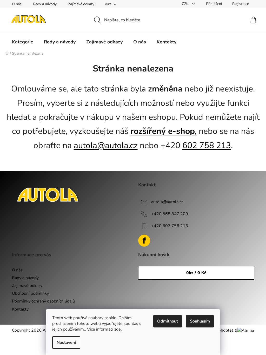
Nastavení (66, 342)
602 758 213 (206, 145)
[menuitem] (22, 42)
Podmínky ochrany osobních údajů (43, 301)
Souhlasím (200, 321)
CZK (186, 3)
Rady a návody (45, 4)
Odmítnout (167, 321)
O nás (17, 4)
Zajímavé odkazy (81, 4)
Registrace (240, 3)
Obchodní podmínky (30, 293)
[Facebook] (144, 241)
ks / (196, 273)
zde (117, 329)
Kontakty (20, 309)
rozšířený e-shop (162, 131)
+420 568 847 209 (169, 214)
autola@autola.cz (106, 145)
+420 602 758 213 (169, 226)
